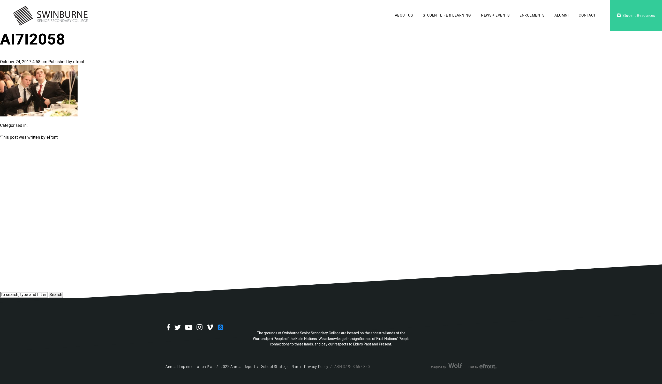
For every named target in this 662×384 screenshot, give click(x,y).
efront (78, 62)
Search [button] (55, 295)
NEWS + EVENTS (495, 15)
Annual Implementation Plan (190, 367)
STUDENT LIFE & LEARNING (447, 15)
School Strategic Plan (279, 367)
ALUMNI (561, 15)
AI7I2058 (32, 39)
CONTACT (587, 15)
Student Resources (638, 15)
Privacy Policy (316, 367)
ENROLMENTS (532, 15)
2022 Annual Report (238, 367)
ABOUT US (404, 15)
